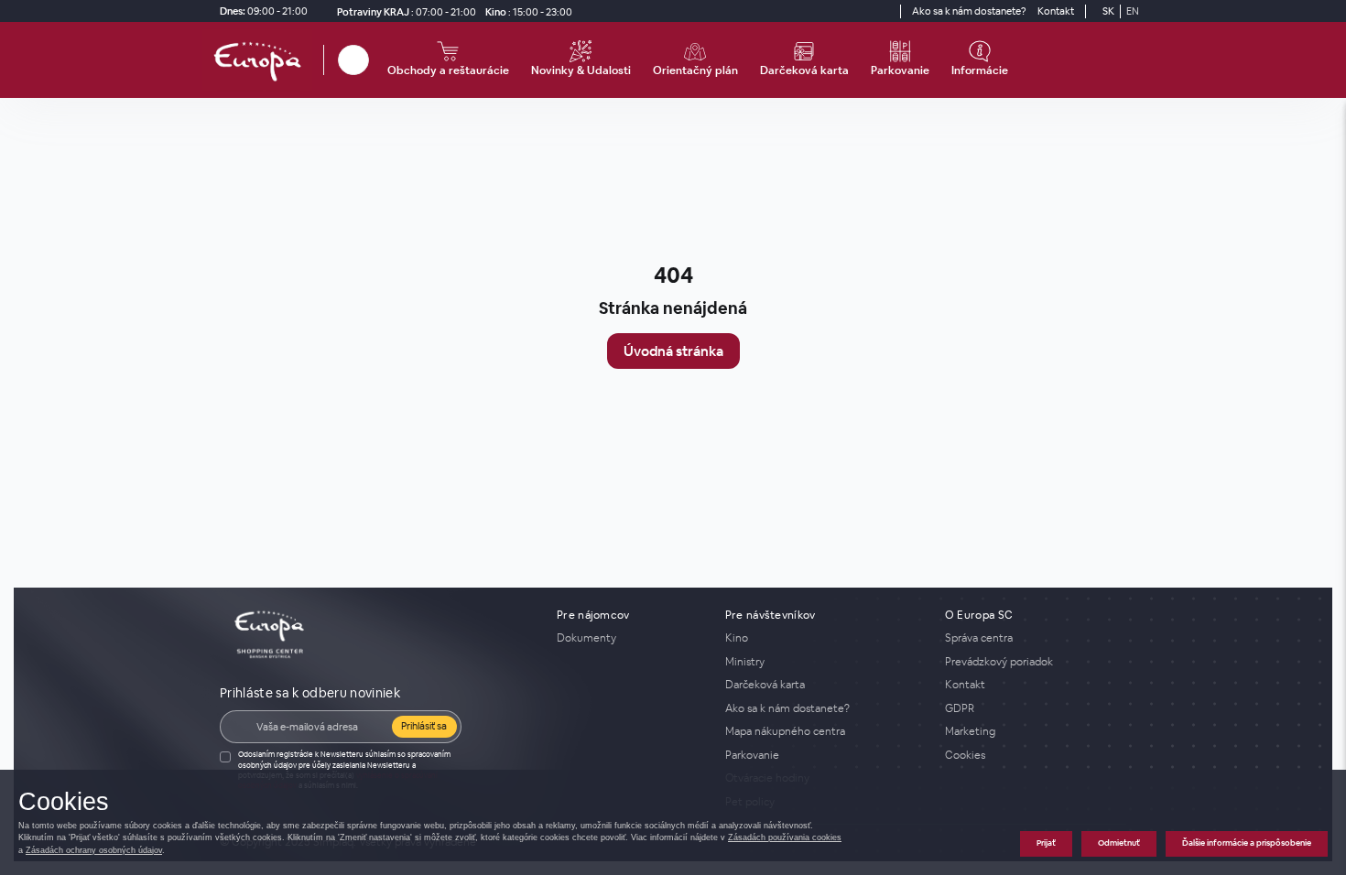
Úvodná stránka (673, 351)
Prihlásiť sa (424, 725)
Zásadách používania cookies (784, 837)
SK (1108, 11)
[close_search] (371, 60)
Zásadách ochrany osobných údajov (94, 850)
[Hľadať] (353, 60)
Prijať (1046, 842)
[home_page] (262, 60)
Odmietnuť (1119, 842)
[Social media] (850, 10)
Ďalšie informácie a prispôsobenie (1246, 842)
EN (1132, 11)
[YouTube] (883, 10)
